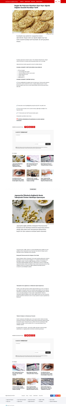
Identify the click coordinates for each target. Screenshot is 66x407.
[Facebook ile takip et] (51, 396)
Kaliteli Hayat (27, 1)
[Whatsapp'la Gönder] (32, 127)
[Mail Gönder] (34, 127)
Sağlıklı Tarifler (41, 399)
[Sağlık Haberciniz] (11, 1)
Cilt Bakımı (41, 401)
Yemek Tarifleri (39, 1)
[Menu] (56, 2)
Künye (27, 395)
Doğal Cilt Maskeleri (53, 401)
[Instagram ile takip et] (56, 396)
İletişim (30, 395)
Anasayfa (23, 395)
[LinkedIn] (30, 127)
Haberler (22, 1)
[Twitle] (28, 127)
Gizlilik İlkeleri (35, 395)
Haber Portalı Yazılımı (10, 405)
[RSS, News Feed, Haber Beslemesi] (59, 396)
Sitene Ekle (41, 395)
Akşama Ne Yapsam (31, 399)
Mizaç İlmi (8, 401)
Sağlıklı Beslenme (31, 401)
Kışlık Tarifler (52, 399)
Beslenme (33, 1)
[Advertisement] (33, 50)
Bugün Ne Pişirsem (9, 399)
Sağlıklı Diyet (19, 401)
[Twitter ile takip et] (54, 396)
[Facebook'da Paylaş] (25, 127)
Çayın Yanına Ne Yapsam (21, 399)
